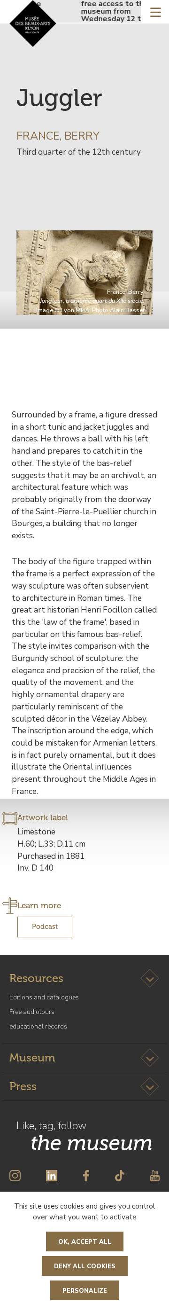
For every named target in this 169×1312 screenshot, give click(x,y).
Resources (36, 978)
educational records (38, 1026)
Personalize (84, 1291)
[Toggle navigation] (155, 12)
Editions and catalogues (44, 997)
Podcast (45, 926)
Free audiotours (31, 1011)
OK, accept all (84, 1242)
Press (23, 1086)
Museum (32, 1057)
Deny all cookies (84, 1266)
